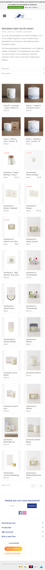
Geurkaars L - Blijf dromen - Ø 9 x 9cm (11, 274)
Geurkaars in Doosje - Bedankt (10, 207)
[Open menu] (4, 15)
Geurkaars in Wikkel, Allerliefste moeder (33, 474)
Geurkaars (27, 32)
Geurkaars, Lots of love (11, 407)
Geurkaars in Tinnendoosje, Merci (31, 274)
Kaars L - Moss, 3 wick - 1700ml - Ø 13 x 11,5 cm (10, 140)
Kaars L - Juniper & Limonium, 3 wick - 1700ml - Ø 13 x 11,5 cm (33, 107)
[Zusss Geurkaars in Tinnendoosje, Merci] (33, 260)
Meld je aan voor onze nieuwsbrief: (22, 500)
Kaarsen (19, 32)
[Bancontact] (25, 567)
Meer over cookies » (31, 7)
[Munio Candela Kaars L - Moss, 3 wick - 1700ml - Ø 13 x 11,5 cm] (11, 126)
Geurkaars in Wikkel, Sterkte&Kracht (32, 407)
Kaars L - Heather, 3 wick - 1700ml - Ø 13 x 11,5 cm (33, 140)
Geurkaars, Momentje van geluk (9, 441)
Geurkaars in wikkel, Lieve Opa (11, 240)
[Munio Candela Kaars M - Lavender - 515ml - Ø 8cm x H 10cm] (11, 93)
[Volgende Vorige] (41, 486)
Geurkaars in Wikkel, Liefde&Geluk (31, 340)
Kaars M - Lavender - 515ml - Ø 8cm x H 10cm (11, 107)
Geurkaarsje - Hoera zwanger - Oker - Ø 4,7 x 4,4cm (32, 174)
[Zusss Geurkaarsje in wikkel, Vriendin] (11, 327)
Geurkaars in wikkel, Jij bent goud (32, 240)
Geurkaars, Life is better (10, 374)
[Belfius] (35, 567)
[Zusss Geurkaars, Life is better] (11, 360)
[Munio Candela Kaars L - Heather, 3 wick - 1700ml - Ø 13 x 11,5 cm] (33, 126)
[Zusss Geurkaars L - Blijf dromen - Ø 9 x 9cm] (11, 260)
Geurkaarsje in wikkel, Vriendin (10, 340)
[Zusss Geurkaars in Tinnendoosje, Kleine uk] (33, 293)
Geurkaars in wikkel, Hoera (9, 307)
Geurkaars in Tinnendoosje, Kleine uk (31, 307)
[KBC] (41, 567)
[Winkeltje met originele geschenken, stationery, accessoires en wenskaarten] (26, 16)
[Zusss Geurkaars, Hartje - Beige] (33, 427)
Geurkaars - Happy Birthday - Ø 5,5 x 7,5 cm (11, 174)
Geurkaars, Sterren (33, 373)
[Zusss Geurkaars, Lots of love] (11, 394)
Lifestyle (10, 32)
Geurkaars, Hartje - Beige (33, 441)
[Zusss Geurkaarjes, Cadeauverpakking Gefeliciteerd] (11, 461)
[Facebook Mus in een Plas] (20, 513)
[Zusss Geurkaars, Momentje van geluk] (11, 427)
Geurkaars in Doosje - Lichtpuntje (31, 207)
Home (4, 32)
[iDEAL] (20, 567)
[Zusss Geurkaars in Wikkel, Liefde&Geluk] (33, 327)
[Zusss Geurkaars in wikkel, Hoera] (11, 293)
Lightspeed (36, 564)
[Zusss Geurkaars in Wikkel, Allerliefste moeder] (33, 461)
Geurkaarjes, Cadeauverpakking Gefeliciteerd (11, 474)
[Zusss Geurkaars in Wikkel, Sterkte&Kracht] (33, 394)
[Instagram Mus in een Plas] (24, 513)
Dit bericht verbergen (16, 7)
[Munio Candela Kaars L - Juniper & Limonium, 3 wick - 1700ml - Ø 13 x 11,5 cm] (33, 93)
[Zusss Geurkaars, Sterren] (33, 360)
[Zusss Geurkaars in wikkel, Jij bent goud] (33, 227)
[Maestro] (30, 567)
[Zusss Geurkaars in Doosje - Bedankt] (11, 193)
